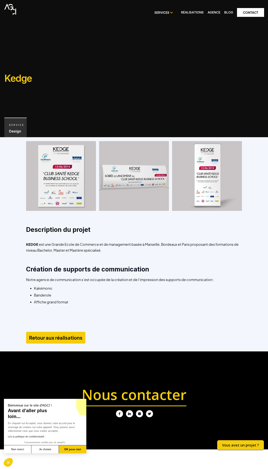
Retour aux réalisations (55, 338)
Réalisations (192, 12)
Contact (250, 12)
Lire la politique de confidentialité (26, 436)
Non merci (17, 449)
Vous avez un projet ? (240, 445)
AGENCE (214, 12)
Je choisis (45, 449)
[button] (163, 12)
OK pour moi (72, 449)
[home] (10, 9)
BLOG (228, 12)
